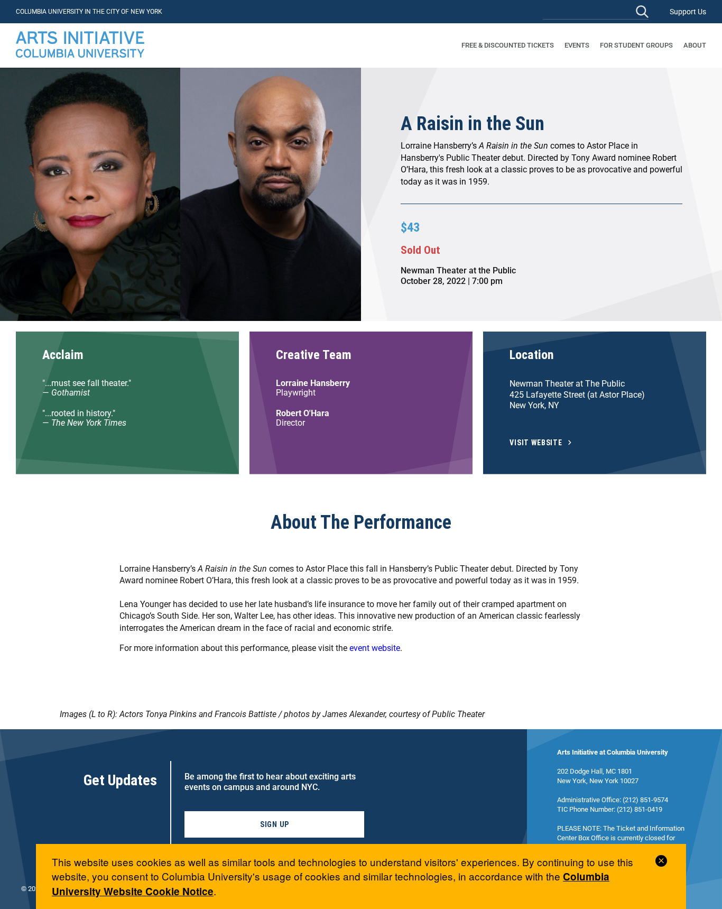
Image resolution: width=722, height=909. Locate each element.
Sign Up (274, 824)
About (694, 45)
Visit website (536, 443)
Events (576, 45)
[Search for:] (596, 11)
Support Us (688, 11)
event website (374, 648)
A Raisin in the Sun (472, 124)
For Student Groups (636, 45)
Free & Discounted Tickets (507, 45)
